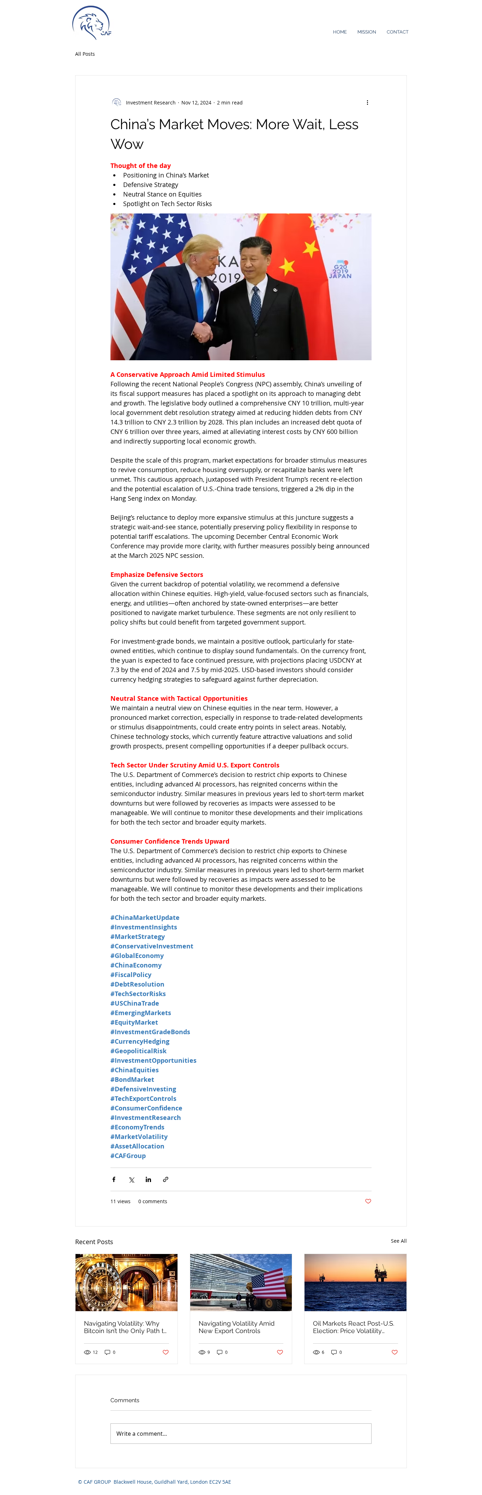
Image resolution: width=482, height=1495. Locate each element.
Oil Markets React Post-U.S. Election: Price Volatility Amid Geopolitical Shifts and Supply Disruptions (355, 1327)
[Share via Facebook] (113, 1179)
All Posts (85, 53)
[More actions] (367, 102)
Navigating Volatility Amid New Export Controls (237, 1327)
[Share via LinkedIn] (148, 1179)
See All (399, 1240)
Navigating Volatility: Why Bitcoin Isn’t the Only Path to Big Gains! (126, 1327)
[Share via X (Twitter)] (131, 1179)
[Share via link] (165, 1179)
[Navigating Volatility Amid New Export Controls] (241, 1282)
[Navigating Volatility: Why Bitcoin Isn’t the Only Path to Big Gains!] (126, 1282)
